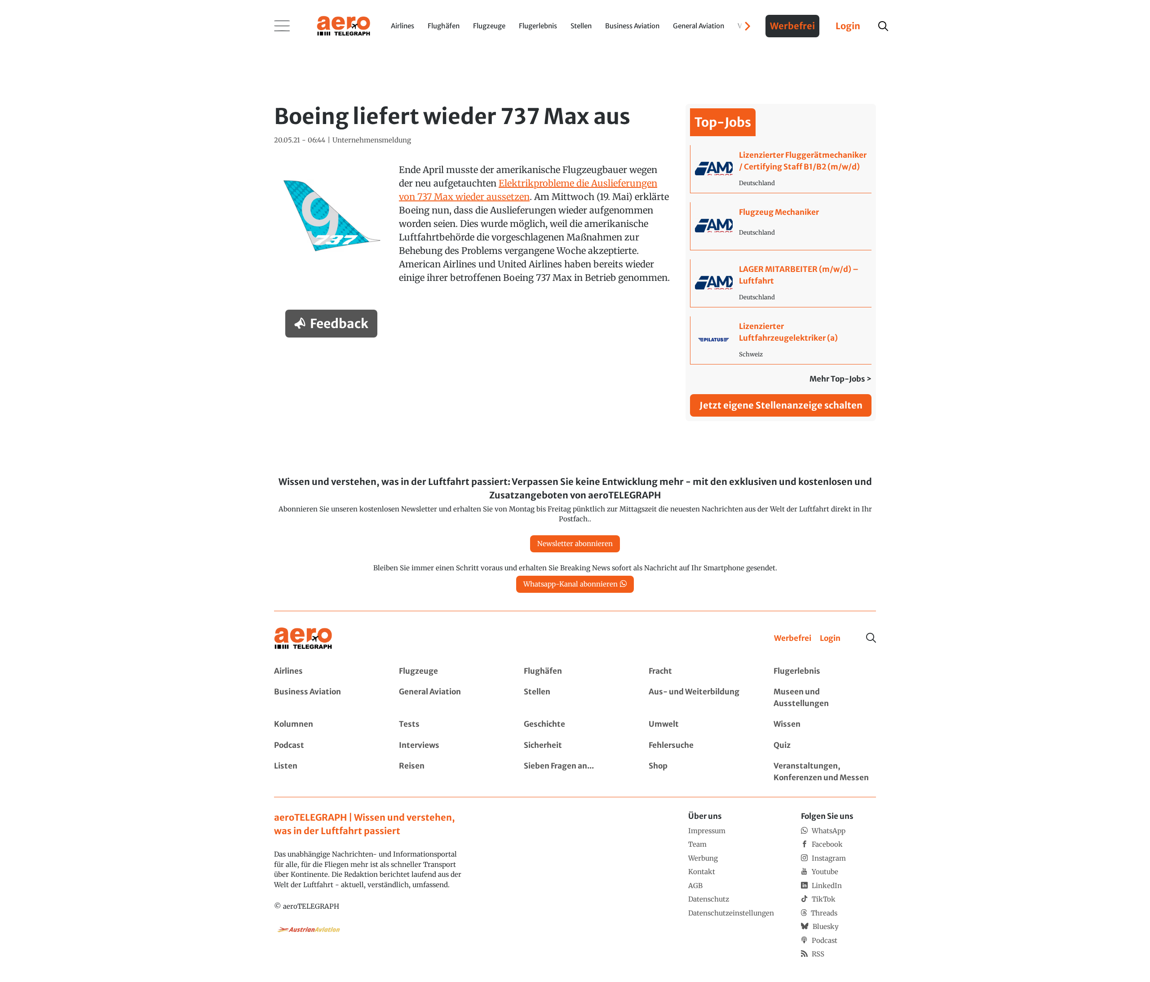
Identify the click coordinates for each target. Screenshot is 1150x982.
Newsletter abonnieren (575, 543)
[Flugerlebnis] (825, 671)
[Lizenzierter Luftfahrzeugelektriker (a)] (780, 340)
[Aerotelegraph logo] (343, 25)
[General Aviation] (450, 697)
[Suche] (871, 638)
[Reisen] (450, 771)
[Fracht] (700, 671)
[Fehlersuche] (700, 745)
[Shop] (700, 771)
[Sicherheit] (575, 745)
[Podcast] (325, 745)
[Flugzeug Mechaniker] (780, 226)
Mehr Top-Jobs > (840, 379)
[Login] (830, 638)
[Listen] (325, 771)
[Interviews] (450, 745)
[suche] (883, 26)
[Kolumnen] (325, 724)
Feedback (339, 323)
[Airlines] (325, 671)
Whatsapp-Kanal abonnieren (570, 584)
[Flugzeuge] (450, 671)
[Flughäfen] (575, 671)
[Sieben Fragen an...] (575, 771)
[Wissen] (825, 724)
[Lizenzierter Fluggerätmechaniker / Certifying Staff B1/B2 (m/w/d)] (780, 169)
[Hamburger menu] (282, 26)
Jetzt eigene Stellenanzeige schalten (780, 405)
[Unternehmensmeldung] (371, 140)
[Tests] (450, 724)
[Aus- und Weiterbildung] (700, 697)
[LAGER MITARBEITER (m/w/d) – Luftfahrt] (780, 283)
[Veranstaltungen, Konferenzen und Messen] (825, 771)
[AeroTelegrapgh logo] (303, 638)
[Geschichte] (575, 724)
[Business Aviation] (325, 697)
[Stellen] (575, 697)
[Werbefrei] (792, 638)
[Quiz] (825, 745)
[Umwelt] (700, 724)
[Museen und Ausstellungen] (825, 697)
